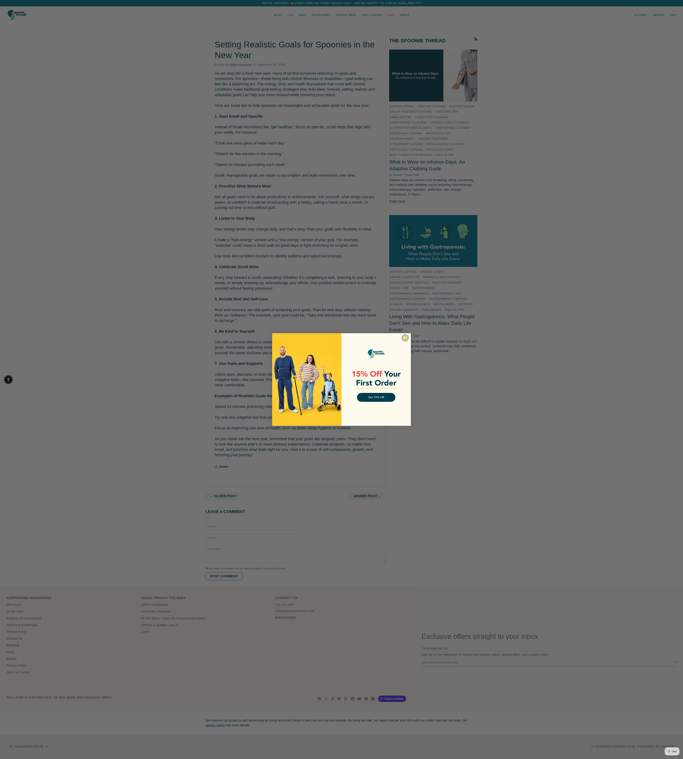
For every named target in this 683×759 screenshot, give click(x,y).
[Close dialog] (405, 338)
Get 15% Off (376, 397)
